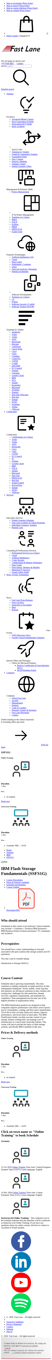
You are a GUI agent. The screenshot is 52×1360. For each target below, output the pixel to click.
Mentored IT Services (21, 570)
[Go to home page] (21, 58)
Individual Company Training (24, 525)
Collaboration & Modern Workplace (27, 563)
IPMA (14, 219)
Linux (14, 267)
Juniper (15, 383)
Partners (15, 705)
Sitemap (9, 1329)
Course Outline (12, 887)
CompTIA (16, 358)
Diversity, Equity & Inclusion (24, 710)
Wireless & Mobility (20, 271)
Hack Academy (18, 126)
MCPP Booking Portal (26, 670)
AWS (14, 339)
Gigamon (16, 373)
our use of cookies (30, 1346)
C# (13, 299)
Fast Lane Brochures (20, 712)
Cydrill (15, 363)
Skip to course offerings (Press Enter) (22, 8)
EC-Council (17, 368)
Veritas (14, 407)
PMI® (14, 227)
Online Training (19, 1167)
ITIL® (14, 222)
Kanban (15, 224)
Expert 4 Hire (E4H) (20, 572)
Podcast (15, 610)
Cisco (14, 351)
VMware (15, 409)
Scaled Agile (17, 232)
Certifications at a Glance (22, 437)
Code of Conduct (19, 708)
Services (9, 495)
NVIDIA (15, 390)
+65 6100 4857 (7, 63)
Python (15, 302)
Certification (11, 411)
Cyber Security (18, 560)
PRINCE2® (17, 229)
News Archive (18, 602)
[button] (24, 36)
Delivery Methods (19, 161)
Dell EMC (16, 366)
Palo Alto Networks (20, 395)
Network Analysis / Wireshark (24, 269)
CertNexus (16, 346)
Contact (20, 63)
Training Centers (19, 164)
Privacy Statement (14, 1324)
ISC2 (14, 380)
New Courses (17, 159)
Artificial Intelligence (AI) (23, 257)
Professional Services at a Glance (26, 553)
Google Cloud (18, 375)
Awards (15, 700)
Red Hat (15, 397)
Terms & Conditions (14, 1322)
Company (10, 673)
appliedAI (16, 332)
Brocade (15, 344)
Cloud (14, 259)
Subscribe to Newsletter (22, 605)
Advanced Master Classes (22, 119)
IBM (14, 378)
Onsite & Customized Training (24, 154)
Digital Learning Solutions (23, 520)
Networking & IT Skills (22, 124)
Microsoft (16, 387)
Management (17, 703)
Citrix (14, 354)
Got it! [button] (7, 1348)
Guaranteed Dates (19, 157)
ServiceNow (17, 485)
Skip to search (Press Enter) (18, 6)
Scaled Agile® (18, 483)
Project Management (20, 192)
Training (9, 94)
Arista (14, 334)
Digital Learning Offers (21, 166)
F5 (13, 459)
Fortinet (15, 371)
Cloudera (15, 356)
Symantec (16, 404)
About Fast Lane (19, 698)
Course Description (14, 880)
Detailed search (7, 89)
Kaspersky (16, 385)
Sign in (9, 1331)
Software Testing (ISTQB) (23, 307)
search (3, 66)
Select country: (12, 36)
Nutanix (15, 392)
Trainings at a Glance (21, 217)
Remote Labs (17, 527)
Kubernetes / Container (21, 264)
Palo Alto (16, 475)
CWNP (15, 361)
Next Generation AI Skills (23, 121)
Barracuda (16, 342)
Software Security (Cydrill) (23, 304)
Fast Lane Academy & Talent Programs (28, 523)
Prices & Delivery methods (17, 882)
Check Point (17, 349)
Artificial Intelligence (20, 558)
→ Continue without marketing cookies (26, 1353)
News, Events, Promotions (17, 575)
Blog (14, 607)
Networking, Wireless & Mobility (26, 567)
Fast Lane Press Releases (22, 600)
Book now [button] (5, 801)
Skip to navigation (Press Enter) (19, 3)
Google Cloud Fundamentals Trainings (28, 637)
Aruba (14, 337)
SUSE (14, 402)
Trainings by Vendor (20, 152)
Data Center (17, 262)
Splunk (15, 399)
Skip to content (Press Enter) (18, 10)
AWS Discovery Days (21, 635)
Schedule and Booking (16, 885)
